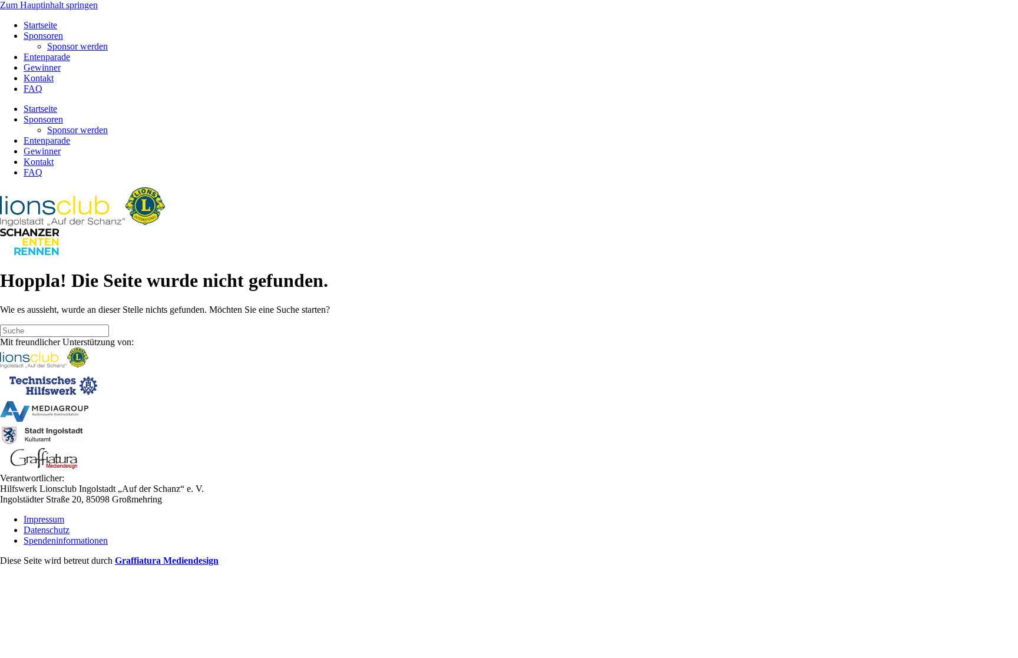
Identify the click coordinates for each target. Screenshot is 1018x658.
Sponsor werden (77, 46)
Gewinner (42, 67)
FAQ (33, 89)
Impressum (44, 519)
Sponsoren (43, 36)
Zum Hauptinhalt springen (49, 5)
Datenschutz (47, 530)
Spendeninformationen (66, 540)
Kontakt (39, 78)
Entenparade (47, 57)
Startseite (40, 25)
